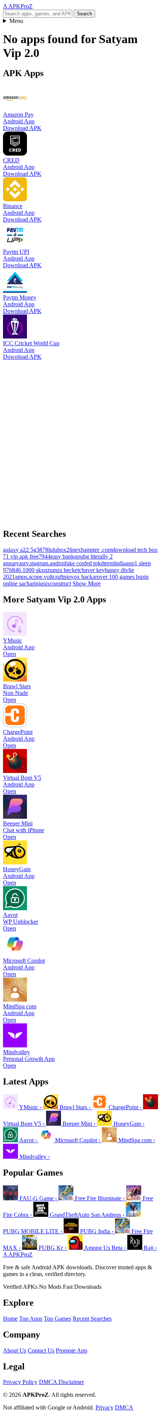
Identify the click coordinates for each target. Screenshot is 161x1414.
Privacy (104, 1407)
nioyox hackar (80, 577)
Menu (16, 21)
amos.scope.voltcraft (39, 577)
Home (10, 1318)
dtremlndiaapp (117, 563)
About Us (14, 1350)
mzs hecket (66, 570)
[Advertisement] (80, 440)
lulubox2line (63, 550)
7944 (45, 556)
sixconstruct (57, 583)
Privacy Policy (20, 1382)
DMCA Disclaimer (61, 1382)
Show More (87, 583)
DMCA (124, 1407)
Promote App (71, 1350)
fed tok (92, 563)
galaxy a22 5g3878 (25, 550)
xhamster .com (95, 550)
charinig (33, 583)
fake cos (74, 563)
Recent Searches (92, 1318)
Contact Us (41, 1350)
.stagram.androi (46, 563)
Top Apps (30, 1318)
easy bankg (64, 556)
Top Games (57, 1318)
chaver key (92, 570)
